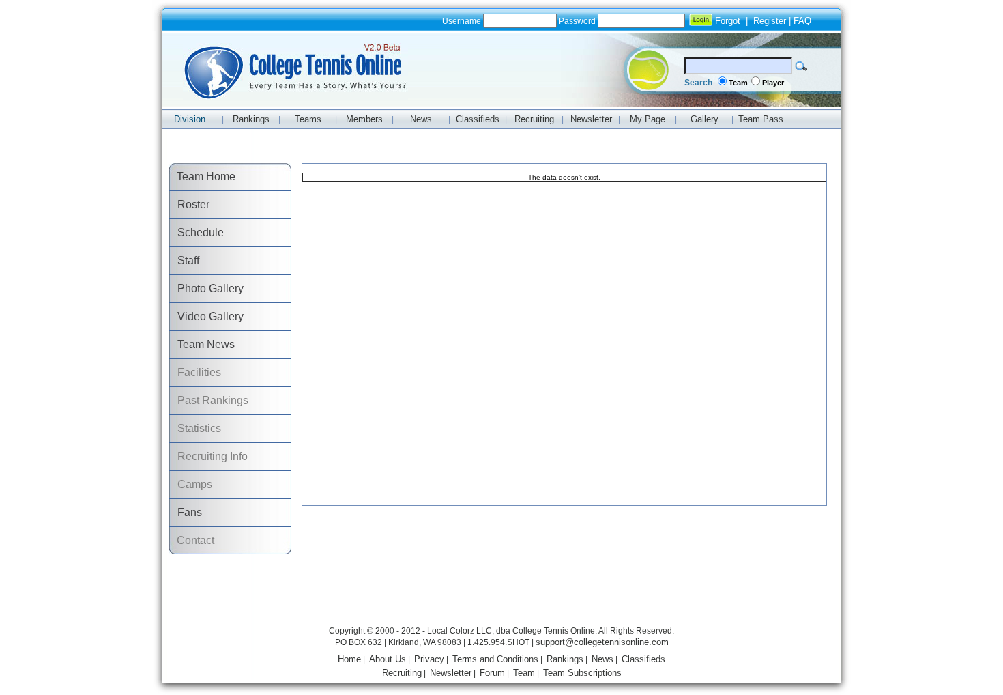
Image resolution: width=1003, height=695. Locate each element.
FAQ (802, 21)
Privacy (429, 659)
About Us (387, 659)
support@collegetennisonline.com (602, 642)
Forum (492, 673)
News (602, 659)
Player (773, 83)
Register (769, 21)
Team (738, 83)
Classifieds (643, 659)
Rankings (565, 659)
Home (349, 659)
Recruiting (402, 673)
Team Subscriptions (582, 673)
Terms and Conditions (495, 659)
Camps (190, 484)
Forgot (727, 21)
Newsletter (450, 673)
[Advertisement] (501, 592)
